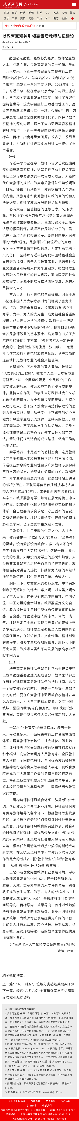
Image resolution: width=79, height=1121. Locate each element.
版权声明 (66, 1101)
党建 (31, 12)
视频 (64, 18)
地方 (56, 18)
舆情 (23, 18)
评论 (14, 12)
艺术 (56, 12)
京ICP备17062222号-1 (63, 1110)
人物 (64, 12)
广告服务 (50, 1101)
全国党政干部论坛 (24, 25)
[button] (72, 18)
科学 (39, 12)
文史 (48, 12)
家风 (48, 18)
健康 (31, 18)
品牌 (39, 18)
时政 (6, 12)
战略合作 (35, 1101)
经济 (23, 12)
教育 (72, 12)
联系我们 (47, 1105)
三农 (14, 18)
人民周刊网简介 (17, 1101)
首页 (7, 25)
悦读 (6, 18)
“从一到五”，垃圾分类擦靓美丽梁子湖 (45, 984)
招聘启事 (32, 1105)
